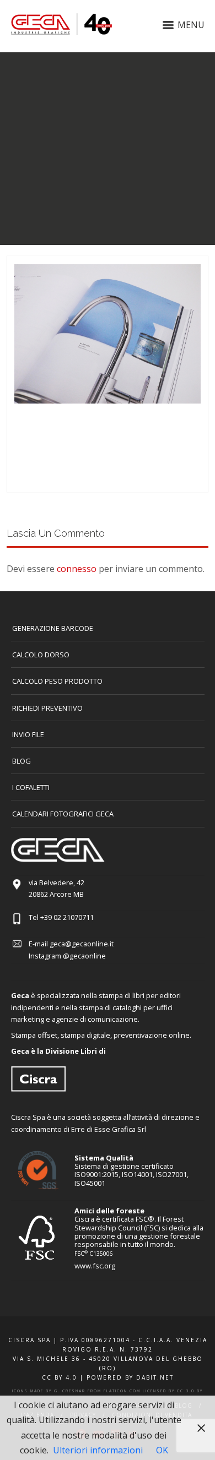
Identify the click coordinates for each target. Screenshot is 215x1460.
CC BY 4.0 (59, 1377)
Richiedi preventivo (47, 708)
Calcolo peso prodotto (57, 681)
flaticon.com (122, 1390)
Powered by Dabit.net (130, 1377)
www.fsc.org (94, 1266)
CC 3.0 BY (190, 1390)
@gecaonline (84, 956)
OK (162, 1450)
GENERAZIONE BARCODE (52, 628)
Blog (21, 761)
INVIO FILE (28, 734)
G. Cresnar (69, 1390)
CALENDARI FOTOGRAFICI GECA (63, 814)
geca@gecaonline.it (82, 944)
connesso (76, 569)
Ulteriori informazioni (98, 1450)
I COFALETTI (31, 787)
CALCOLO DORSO (40, 655)
